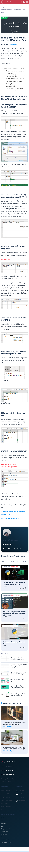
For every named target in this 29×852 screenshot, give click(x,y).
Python (3, 837)
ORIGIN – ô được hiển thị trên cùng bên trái (15, 79)
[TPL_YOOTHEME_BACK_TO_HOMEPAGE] (11, 2)
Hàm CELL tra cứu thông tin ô (10, 518)
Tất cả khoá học (7, 770)
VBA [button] (24, 561)
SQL (2, 826)
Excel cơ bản (13, 44)
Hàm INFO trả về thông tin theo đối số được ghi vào (13, 69)
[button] (21, 2)
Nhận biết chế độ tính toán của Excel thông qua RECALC (15, 85)
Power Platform (5, 839)
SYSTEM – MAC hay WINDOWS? (14, 90)
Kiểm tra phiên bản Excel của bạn (14, 88)
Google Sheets (4, 831)
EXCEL (2, 818)
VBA (2, 820)
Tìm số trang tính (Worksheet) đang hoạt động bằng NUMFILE (15, 75)
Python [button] (12, 561)
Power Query (4, 834)
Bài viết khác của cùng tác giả (12, 549)
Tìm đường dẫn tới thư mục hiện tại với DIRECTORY (15, 72)
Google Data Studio (6, 842)
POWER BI (3, 823)
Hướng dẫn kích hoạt (7, 774)
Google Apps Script (6, 828)
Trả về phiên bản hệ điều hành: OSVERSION (14, 82)
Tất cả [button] (4, 561)
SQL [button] (18, 561)
